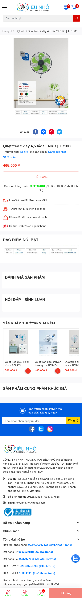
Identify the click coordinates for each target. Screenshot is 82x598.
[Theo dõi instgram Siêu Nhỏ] (50, 428)
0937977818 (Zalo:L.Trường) (37, 558)
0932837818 (37, 186)
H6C (5, 23)
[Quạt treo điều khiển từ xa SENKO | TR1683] (18, 343)
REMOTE (51, 23)
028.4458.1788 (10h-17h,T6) (37, 565)
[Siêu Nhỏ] (34, 7)
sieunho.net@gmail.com (31, 502)
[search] (76, 18)
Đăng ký (73, 420)
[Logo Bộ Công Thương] (17, 511)
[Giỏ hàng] (74, 7)
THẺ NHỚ (21, 23)
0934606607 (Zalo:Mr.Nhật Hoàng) (50, 544)
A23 (12, 23)
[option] (41, 77)
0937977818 (52, 496)
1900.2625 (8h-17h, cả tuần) (37, 573)
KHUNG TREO (36, 23)
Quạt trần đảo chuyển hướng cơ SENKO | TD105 (48, 365)
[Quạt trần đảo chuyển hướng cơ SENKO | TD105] (48, 343)
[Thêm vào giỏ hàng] (28, 371)
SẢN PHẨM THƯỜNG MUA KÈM (29, 323)
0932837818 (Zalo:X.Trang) (35, 551)
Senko (24, 151)
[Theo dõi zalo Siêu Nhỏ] (41, 428)
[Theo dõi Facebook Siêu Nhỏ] (32, 428)
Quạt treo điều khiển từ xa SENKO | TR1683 (17, 365)
